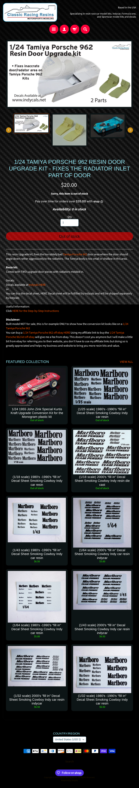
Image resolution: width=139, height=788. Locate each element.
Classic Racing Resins (68, 777)
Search (69, 762)
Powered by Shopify (69, 780)
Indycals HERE (37, 285)
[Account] (64, 29)
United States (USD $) (68, 739)
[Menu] (53, 29)
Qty (70, 217)
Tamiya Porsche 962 (75, 254)
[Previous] (8, 130)
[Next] (130, 130)
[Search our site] (85, 29)
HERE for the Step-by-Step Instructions (35, 311)
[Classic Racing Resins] (30, 12)
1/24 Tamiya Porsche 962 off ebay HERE (46, 333)
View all (126, 361)
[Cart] (74, 29)
